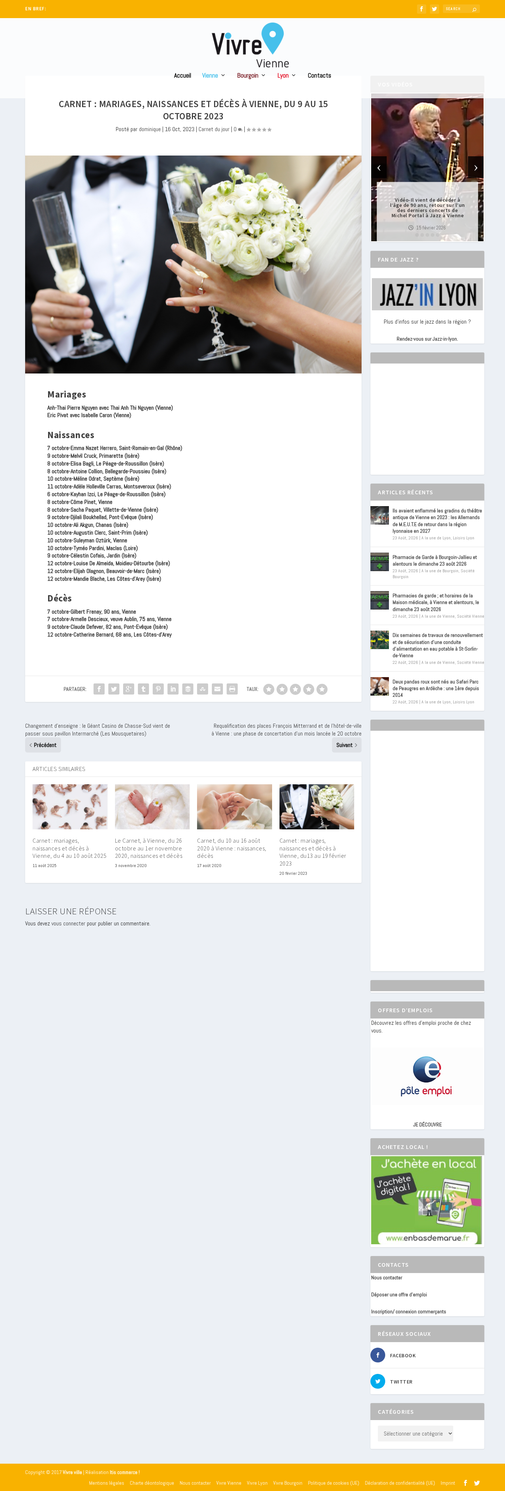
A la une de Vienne (438, 616)
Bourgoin (247, 75)
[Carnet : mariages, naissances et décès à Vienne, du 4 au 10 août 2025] (70, 806)
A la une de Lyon (436, 538)
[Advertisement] (426, 425)
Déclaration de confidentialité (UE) (400, 1483)
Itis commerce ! (125, 1472)
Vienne (210, 75)
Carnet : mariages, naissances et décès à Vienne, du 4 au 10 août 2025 (69, 848)
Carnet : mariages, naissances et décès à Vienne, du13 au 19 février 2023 (312, 852)
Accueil (182, 75)
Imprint (448, 1483)
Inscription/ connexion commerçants (408, 1311)
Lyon (283, 75)
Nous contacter (386, 1277)
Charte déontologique (152, 1483)
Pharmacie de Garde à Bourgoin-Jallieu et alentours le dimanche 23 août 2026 (435, 560)
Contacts (319, 75)
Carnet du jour (214, 129)
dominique (150, 129)
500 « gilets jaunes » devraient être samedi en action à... (105, 9)
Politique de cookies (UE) (333, 1483)
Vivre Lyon (257, 1483)
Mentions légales (106, 1483)
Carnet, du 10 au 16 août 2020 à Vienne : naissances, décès (232, 848)
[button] (417, 235)
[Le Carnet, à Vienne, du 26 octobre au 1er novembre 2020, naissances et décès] (152, 806)
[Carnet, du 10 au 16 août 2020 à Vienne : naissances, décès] (234, 806)
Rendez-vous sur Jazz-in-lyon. (427, 338)
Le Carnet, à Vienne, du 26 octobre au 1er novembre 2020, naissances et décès (149, 848)
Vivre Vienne (228, 1483)
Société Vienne (470, 616)
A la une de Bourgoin (439, 571)
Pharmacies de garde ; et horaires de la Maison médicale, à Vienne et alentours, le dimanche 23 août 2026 (436, 602)
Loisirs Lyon (463, 538)
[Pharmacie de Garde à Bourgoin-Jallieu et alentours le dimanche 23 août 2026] (379, 562)
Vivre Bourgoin (287, 1483)
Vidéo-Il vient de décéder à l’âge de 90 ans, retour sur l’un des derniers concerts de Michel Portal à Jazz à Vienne (427, 208)
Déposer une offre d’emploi (399, 1294)
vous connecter (68, 923)
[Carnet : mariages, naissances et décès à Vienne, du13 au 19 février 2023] (317, 806)
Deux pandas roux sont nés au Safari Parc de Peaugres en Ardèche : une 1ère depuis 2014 (436, 688)
